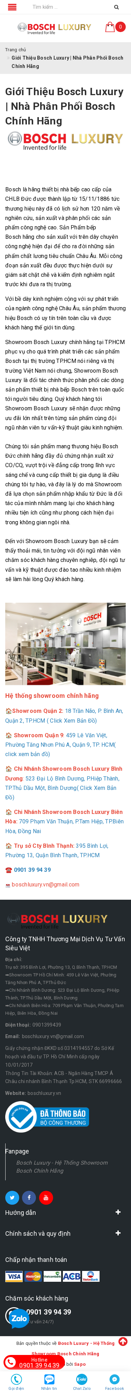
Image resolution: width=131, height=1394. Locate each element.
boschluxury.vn (44, 1093)
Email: (12, 1036)
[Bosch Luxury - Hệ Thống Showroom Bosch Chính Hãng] (54, 28)
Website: (15, 1093)
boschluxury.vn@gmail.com (53, 1036)
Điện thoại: (18, 1025)
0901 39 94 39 (48, 1312)
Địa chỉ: (13, 959)
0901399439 (46, 1025)
